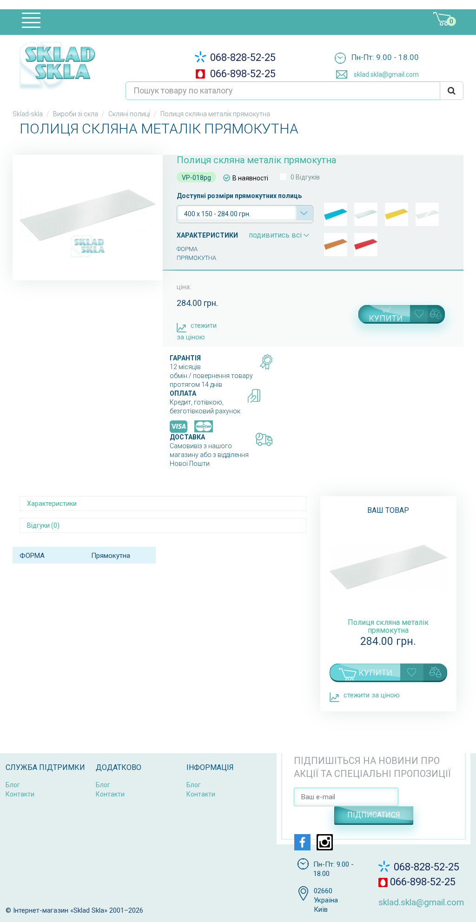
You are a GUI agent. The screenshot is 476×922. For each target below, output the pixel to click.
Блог (13, 785)
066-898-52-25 (242, 74)
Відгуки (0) (43, 525)
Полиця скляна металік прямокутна (388, 626)
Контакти (20, 794)
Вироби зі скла (75, 114)
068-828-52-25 (242, 57)
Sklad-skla (28, 114)
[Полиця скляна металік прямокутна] (88, 215)
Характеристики (52, 503)
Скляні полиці (129, 114)
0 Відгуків (305, 177)
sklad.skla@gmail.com (385, 74)
